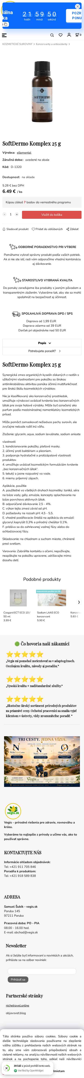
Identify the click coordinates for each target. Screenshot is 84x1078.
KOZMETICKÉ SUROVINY (17, 44)
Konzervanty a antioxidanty (51, 44)
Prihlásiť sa (18, 979)
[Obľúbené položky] (60, 35)
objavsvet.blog (16, 1013)
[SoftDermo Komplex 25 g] (42, 91)
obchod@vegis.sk (26, 932)
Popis (42, 343)
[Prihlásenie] (68, 34)
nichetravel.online (17, 1005)
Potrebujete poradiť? (42, 351)
